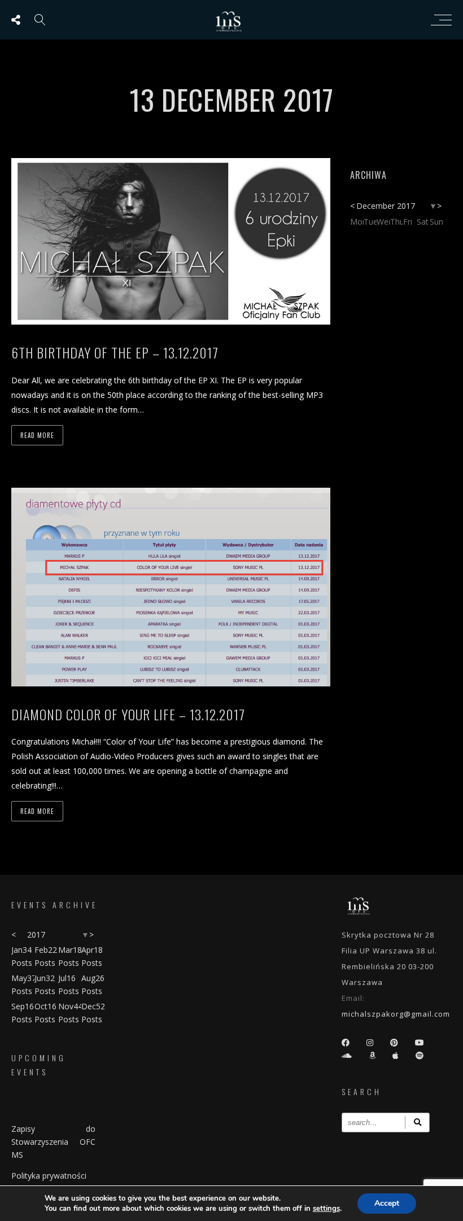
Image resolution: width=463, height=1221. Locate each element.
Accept (386, 1203)
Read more (37, 435)
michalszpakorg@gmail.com (396, 1014)
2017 (36, 934)
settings (326, 1209)
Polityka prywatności (48, 1175)
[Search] (417, 1122)
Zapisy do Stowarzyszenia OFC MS (53, 1141)
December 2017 (385, 205)
